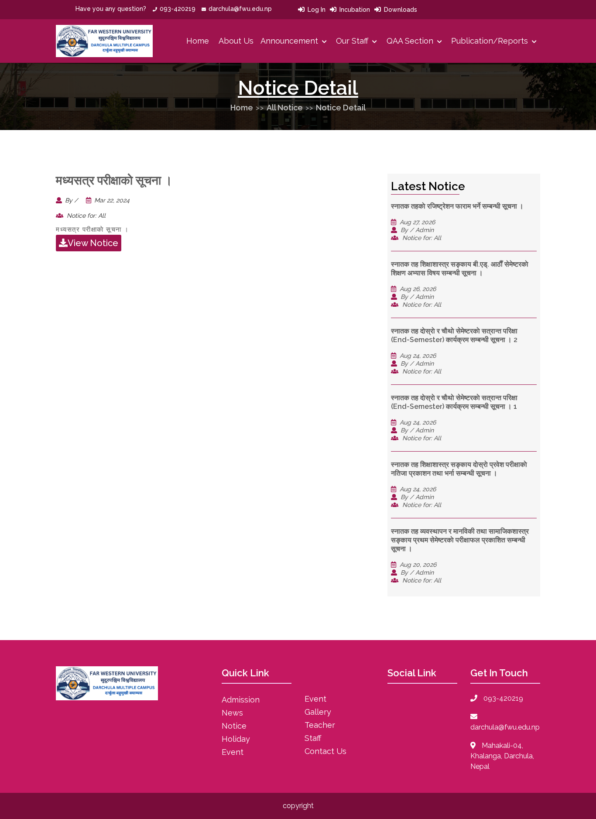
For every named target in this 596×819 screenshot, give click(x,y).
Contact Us (325, 751)
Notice (234, 725)
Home (197, 40)
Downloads (400, 9)
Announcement (290, 40)
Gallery (318, 711)
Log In (316, 9)
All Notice (285, 107)
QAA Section (411, 40)
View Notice (93, 243)
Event (232, 752)
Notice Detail (341, 107)
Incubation (354, 9)
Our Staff (353, 40)
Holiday (236, 739)
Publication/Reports (490, 40)
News (232, 712)
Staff (313, 738)
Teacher (320, 725)
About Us (236, 40)
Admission (241, 699)
